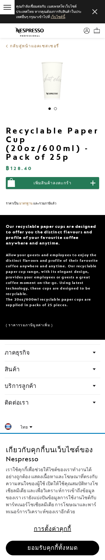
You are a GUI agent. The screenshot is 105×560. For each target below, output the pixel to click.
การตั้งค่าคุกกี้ (52, 529)
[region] (52, 497)
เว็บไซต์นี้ (58, 17)
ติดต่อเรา (17, 402)
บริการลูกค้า (20, 386)
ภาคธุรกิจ (17, 352)
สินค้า (12, 369)
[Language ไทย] (26, 427)
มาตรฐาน (26, 203)
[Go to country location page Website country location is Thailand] (8, 427)
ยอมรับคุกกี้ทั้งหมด (52, 548)
